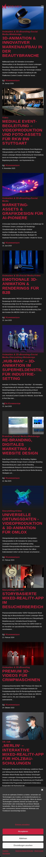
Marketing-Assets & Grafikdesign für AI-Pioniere (22, 211)
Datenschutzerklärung (24, 851)
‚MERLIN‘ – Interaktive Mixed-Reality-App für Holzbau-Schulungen (23, 754)
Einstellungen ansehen (23, 845)
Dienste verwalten (22, 824)
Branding (25, 32)
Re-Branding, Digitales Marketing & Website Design (20, 446)
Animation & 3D (10, 32)
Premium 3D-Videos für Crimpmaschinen (21, 675)
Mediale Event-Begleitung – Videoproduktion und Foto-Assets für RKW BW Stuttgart (22, 132)
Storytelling (16, 357)
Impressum (38, 851)
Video (5, 118)
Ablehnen (23, 838)
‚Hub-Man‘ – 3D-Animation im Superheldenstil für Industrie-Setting (22, 370)
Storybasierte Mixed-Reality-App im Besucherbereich (23, 600)
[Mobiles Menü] (42, 6)
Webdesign (16, 34)
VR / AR (20, 590)
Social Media (26, 276)
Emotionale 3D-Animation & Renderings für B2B (20, 286)
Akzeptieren (23, 831)
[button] (42, 790)
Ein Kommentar (12, 403)
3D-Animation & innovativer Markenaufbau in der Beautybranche (22, 47)
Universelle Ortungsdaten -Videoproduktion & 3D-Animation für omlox (22, 523)
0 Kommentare (12, 80)
